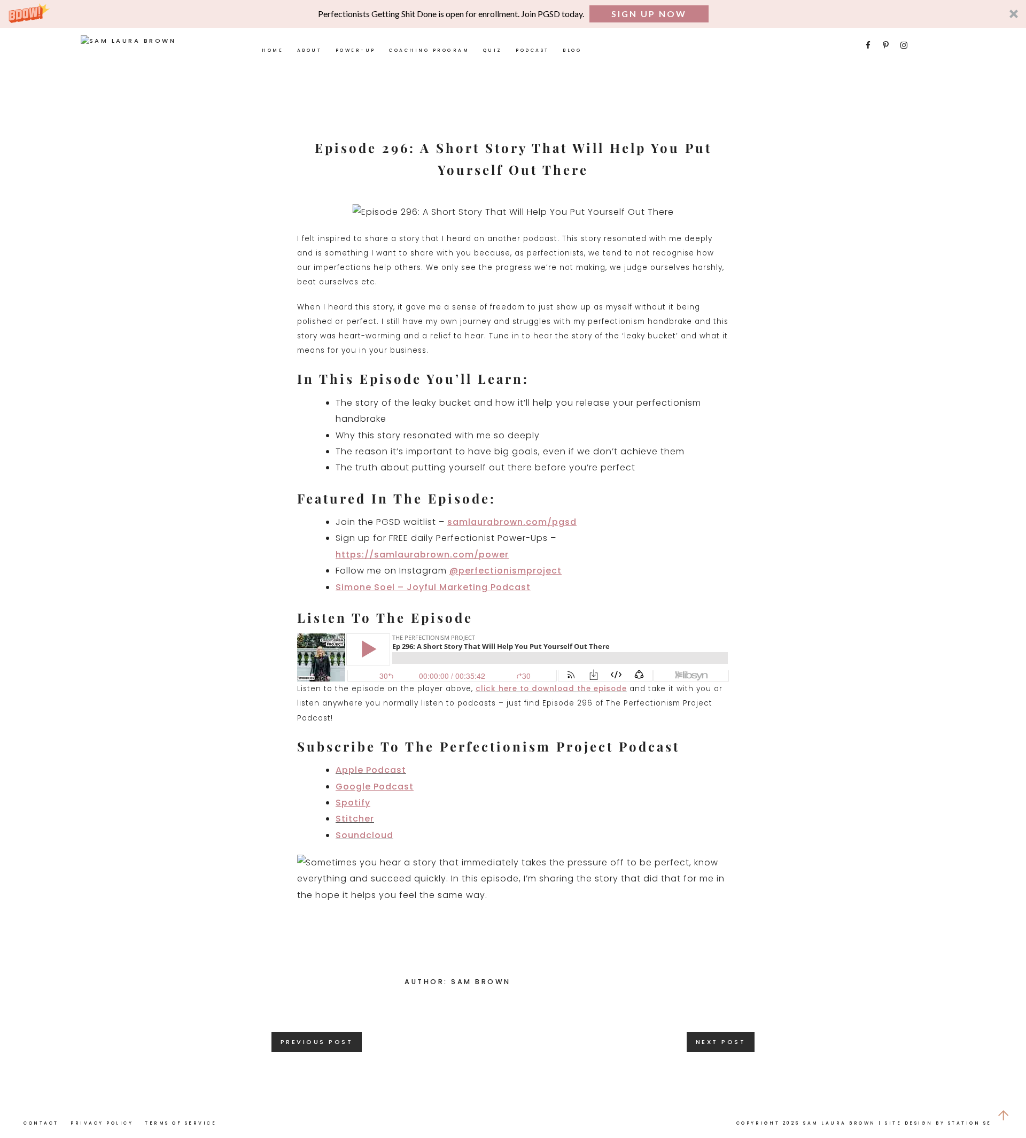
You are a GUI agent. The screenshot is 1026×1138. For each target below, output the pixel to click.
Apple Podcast (371, 770)
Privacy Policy (102, 1123)
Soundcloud (364, 835)
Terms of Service (180, 1123)
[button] (513, 14)
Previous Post (317, 1042)
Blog (572, 50)
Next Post (721, 1042)
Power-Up (356, 50)
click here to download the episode (551, 689)
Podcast (532, 50)
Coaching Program (429, 50)
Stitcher (355, 818)
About (309, 50)
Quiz (492, 50)
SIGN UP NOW (649, 14)
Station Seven (977, 1123)
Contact (41, 1123)
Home (272, 50)
